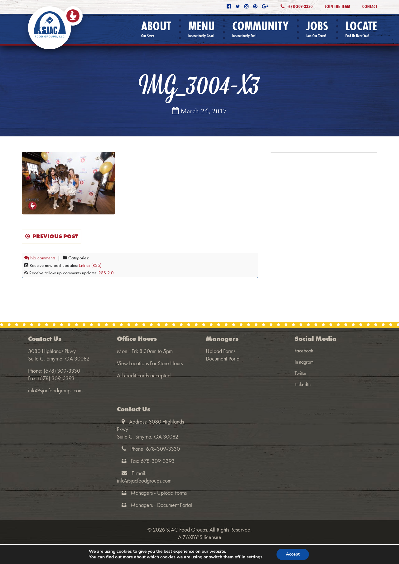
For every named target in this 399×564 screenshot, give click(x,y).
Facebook (304, 350)
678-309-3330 (300, 6)
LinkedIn (303, 384)
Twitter (301, 373)
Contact (369, 6)
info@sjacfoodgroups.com (55, 390)
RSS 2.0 (106, 273)
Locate (361, 28)
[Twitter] (237, 6)
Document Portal (223, 358)
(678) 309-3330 (62, 370)
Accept (293, 554)
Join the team (337, 6)
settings (254, 557)
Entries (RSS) (90, 265)
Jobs (317, 28)
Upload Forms (220, 351)
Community (260, 28)
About (156, 28)
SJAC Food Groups (186, 529)
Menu (201, 28)
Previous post (54, 236)
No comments (42, 258)
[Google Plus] (265, 6)
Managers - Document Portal (161, 504)
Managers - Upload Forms (159, 492)
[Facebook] (229, 6)
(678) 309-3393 (56, 378)
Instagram (304, 362)
